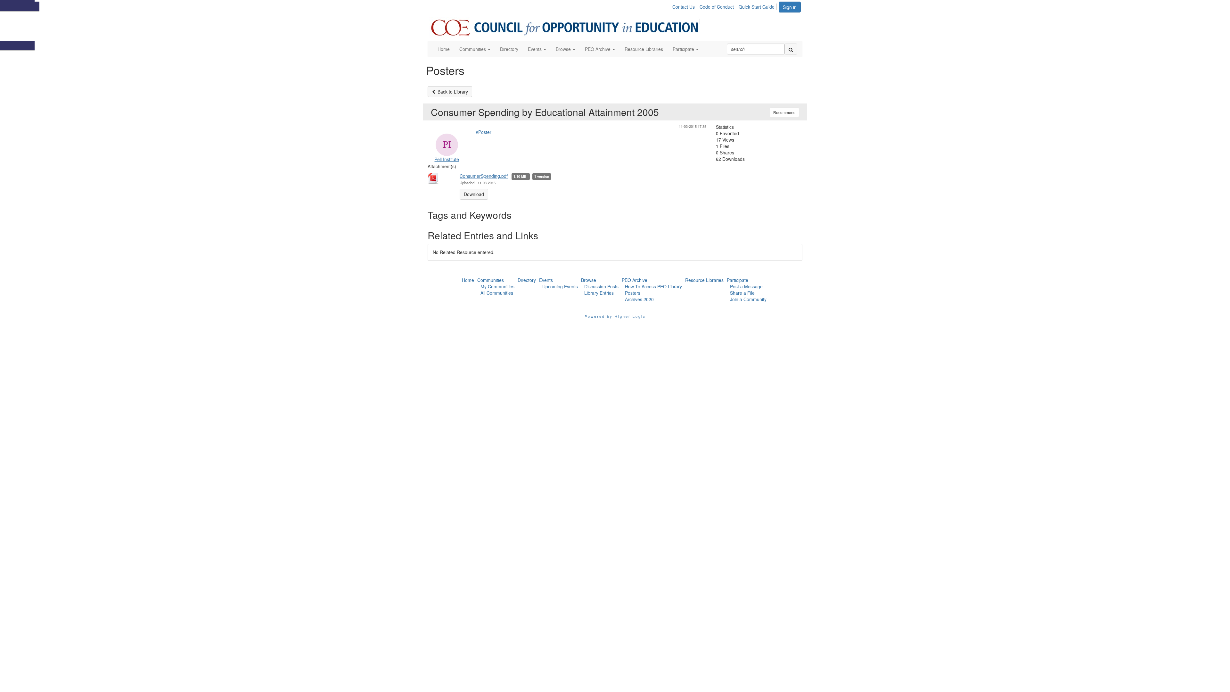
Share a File (742, 293)
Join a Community (748, 299)
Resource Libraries (704, 280)
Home (468, 280)
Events (546, 280)
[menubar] (725, 6)
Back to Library (452, 91)
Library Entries (599, 293)
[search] (790, 49)
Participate (737, 280)
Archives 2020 (639, 299)
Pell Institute (446, 159)
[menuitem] (685, 6)
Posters (632, 293)
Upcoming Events (560, 286)
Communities (490, 280)
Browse (588, 280)
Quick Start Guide (757, 7)
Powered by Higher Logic (615, 316)
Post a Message (746, 286)
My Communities (497, 286)
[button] (475, 49)
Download (474, 194)
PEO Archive (634, 280)
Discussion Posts (601, 286)
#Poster (483, 132)
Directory (527, 280)
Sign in (790, 7)
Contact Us (683, 7)
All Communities (496, 293)
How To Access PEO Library (653, 286)
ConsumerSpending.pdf (484, 176)
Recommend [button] (784, 112)
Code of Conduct (717, 7)
